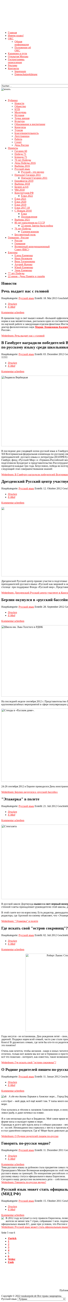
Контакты (13, 68)
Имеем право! (16, 35)
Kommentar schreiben (12, 312)
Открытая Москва (18, 56)
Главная (12, 32)
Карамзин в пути (17, 53)
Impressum (20, 71)
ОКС (11, 38)
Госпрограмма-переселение (16, 61)
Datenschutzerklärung (26, 74)
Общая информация (22, 43)
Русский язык (26, 298)
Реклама (12, 65)
